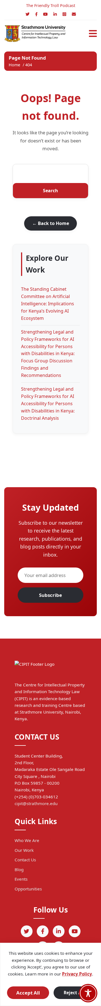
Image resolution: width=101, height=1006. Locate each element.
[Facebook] (36, 14)
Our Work (24, 850)
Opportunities (28, 889)
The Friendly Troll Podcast (50, 5)
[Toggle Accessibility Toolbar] (88, 993)
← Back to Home (50, 223)
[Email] (74, 14)
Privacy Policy (77, 974)
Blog (19, 869)
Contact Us (25, 859)
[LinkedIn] (55, 14)
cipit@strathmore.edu (36, 803)
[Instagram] (64, 14)
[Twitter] (27, 14)
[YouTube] (45, 14)
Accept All (28, 992)
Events (21, 879)
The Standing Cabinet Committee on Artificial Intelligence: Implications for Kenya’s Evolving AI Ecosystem (47, 303)
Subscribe (50, 595)
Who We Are (27, 840)
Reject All (74, 992)
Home (14, 64)
